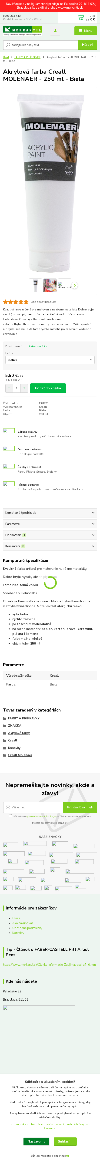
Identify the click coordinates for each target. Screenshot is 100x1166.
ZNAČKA (14, 726)
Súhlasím (65, 1141)
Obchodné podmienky (27, 928)
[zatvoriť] (94, 4)
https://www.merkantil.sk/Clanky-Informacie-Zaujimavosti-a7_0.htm (49, 965)
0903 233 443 (12, 16)
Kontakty (18, 933)
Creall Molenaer (20, 755)
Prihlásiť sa (76, 807)
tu (67, 1156)
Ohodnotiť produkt (43, 302)
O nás (16, 918)
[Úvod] (22, 31)
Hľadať (87, 45)
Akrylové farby (19, 733)
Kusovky (14, 748)
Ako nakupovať (22, 923)
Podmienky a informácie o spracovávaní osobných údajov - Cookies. (50, 1126)
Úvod (6, 57)
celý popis (10, 334)
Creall (12, 740)
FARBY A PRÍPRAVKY (27, 57)
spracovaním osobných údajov (41, 816)
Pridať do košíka (48, 388)
